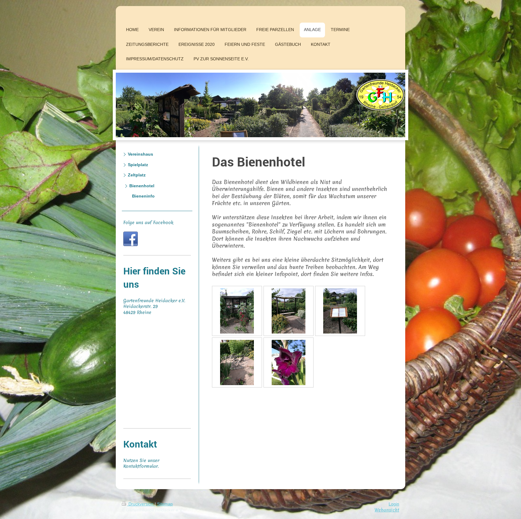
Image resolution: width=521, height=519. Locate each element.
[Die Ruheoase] (288, 311)
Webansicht (386, 510)
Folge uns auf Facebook (148, 223)
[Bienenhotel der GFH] (237, 311)
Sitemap (165, 504)
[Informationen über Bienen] (340, 311)
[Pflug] (237, 362)
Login (394, 504)
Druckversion (141, 504)
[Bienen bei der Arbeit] (288, 362)
